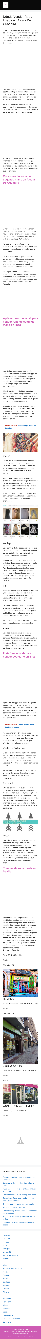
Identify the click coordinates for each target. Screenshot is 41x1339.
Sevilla (5, 1279)
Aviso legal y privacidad (13, 1336)
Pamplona (7, 1302)
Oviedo (6, 1289)
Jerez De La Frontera (11, 1319)
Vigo (5, 1265)
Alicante (6, 1259)
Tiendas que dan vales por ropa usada (18, 1204)
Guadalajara (8, 1315)
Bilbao (5, 1245)
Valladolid (7, 1252)
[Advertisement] (20, 67)
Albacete (6, 1309)
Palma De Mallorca (10, 1255)
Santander (7, 1298)
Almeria (6, 1292)
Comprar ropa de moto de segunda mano (19, 1195)
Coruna (6, 1275)
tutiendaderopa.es (18, 1329)
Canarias (6, 1235)
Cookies (23, 1336)
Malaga (6, 1242)
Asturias (6, 1285)
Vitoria (5, 1305)
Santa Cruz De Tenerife (12, 1269)
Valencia (6, 1239)
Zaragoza (7, 1249)
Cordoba (6, 1282)
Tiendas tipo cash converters (14, 1207)
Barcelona (7, 1322)
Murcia (5, 1272)
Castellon (6, 1312)
